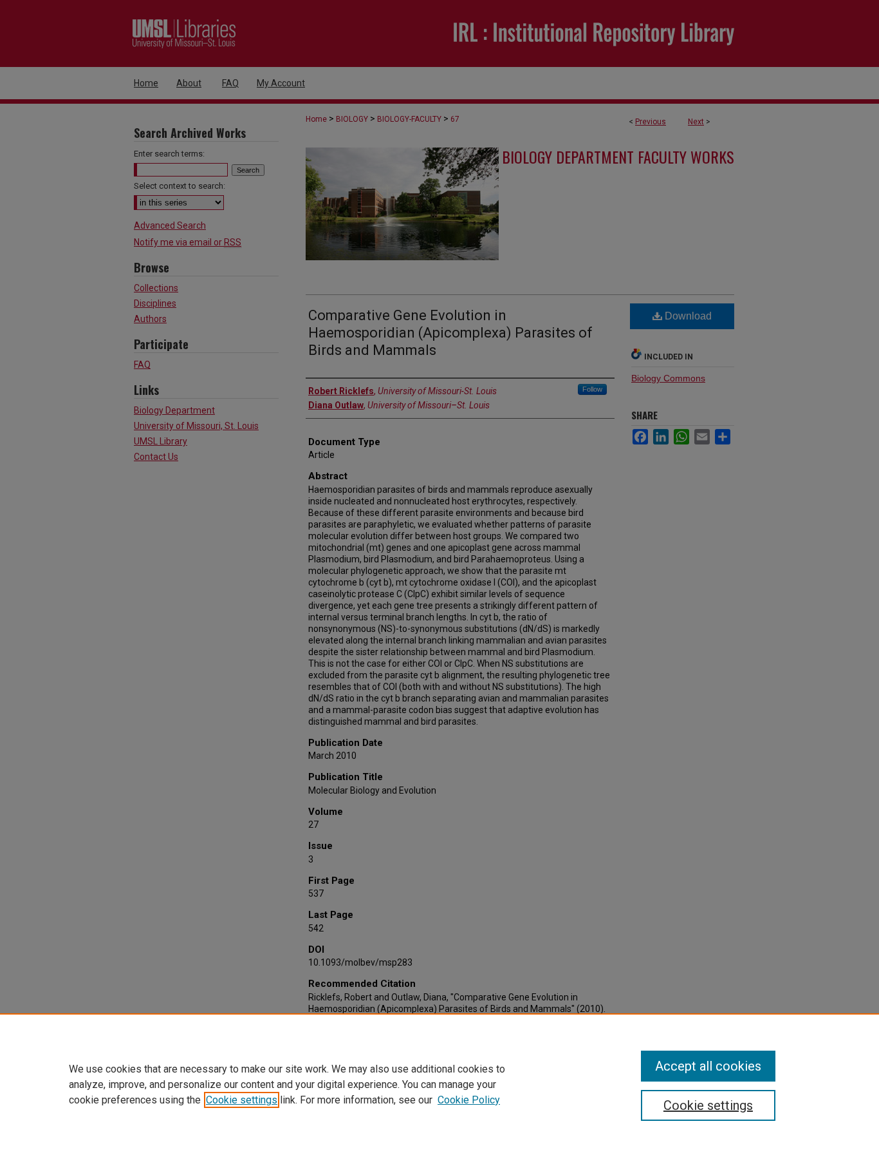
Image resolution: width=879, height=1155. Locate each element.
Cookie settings (241, 1100)
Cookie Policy (469, 1100)
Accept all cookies (708, 1066)
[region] (439, 1084)
